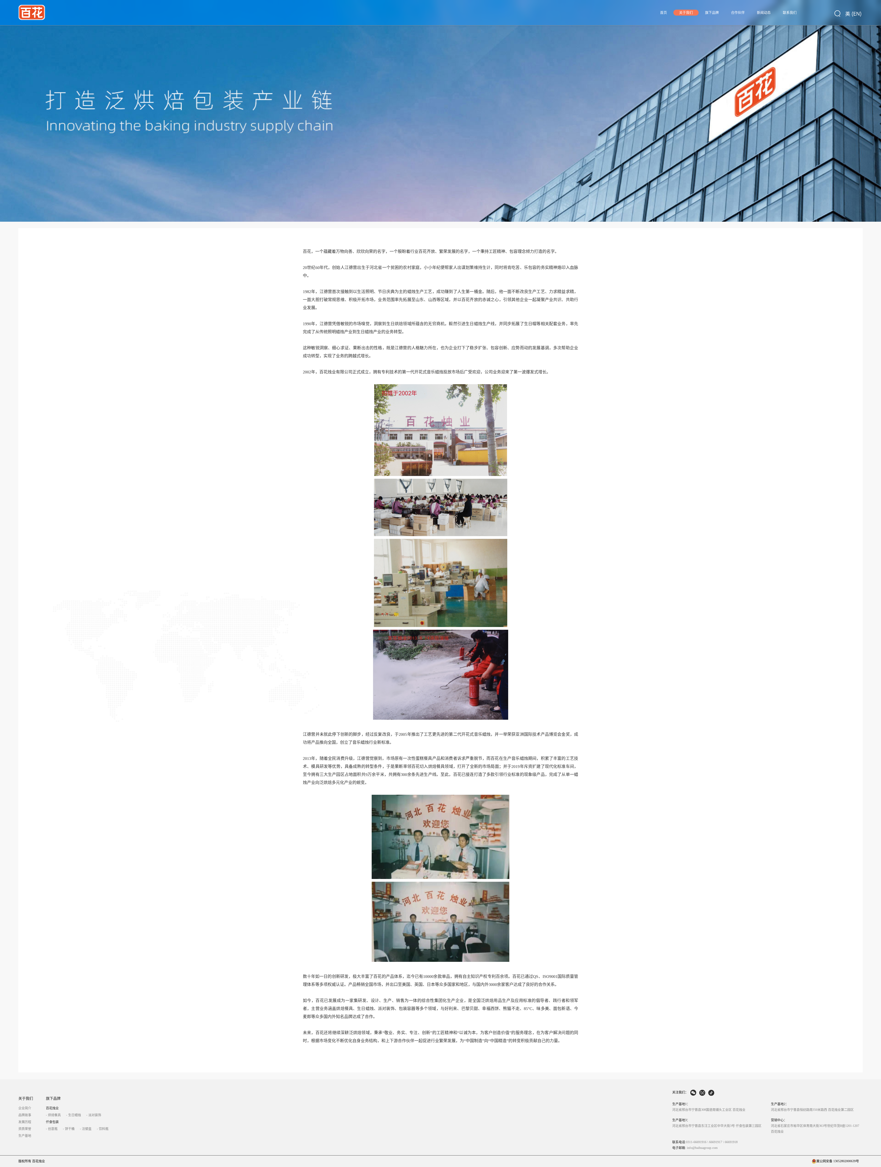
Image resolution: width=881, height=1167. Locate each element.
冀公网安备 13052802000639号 (837, 1161)
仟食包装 (52, 1122)
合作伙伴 (738, 12)
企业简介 (24, 1108)
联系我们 (790, 12)
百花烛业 (52, 1108)
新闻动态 (764, 12)
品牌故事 (24, 1115)
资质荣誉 (24, 1129)
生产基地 (24, 1135)
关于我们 (686, 12)
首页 (663, 12)
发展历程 (24, 1122)
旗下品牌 (712, 12)
